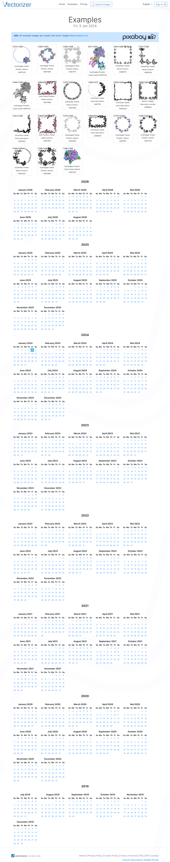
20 (22, 208)
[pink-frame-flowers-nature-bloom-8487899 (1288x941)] (47, 87)
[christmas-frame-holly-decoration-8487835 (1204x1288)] (123, 90)
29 (28, 212)
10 (36, 200)
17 (36, 204)
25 (15, 212)
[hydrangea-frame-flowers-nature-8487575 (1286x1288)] (72, 54)
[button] (147, 4)
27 (22, 212)
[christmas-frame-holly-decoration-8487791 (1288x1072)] (97, 88)
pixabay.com (81, 35)
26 (18, 212)
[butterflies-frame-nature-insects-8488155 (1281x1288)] (123, 54)
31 (36, 212)
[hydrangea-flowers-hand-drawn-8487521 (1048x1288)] (22, 92)
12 (18, 204)
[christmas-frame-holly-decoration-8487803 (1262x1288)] (22, 124)
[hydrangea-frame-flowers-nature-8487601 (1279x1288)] (123, 123)
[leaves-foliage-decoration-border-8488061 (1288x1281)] (148, 90)
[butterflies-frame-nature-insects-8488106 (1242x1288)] (148, 55)
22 (28, 208)
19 (18, 208)
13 (22, 204)
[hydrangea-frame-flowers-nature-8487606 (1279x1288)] (72, 123)
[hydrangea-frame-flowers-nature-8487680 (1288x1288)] (47, 156)
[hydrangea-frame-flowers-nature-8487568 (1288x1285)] (47, 54)
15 (28, 204)
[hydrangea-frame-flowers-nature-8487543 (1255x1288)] (22, 55)
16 (32, 204)
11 (14, 204)
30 (32, 212)
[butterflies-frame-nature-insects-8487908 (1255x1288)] (72, 90)
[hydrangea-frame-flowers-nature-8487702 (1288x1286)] (148, 123)
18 (15, 208)
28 (25, 212)
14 (25, 204)
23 (32, 208)
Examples (72, 4)
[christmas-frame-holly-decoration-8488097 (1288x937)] (97, 121)
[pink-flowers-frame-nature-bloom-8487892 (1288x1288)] (47, 123)
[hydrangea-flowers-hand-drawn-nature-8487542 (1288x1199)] (72, 155)
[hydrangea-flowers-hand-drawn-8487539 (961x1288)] (97, 57)
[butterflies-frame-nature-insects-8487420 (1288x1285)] (22, 156)
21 (25, 208)
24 (36, 208)
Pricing (83, 4)
